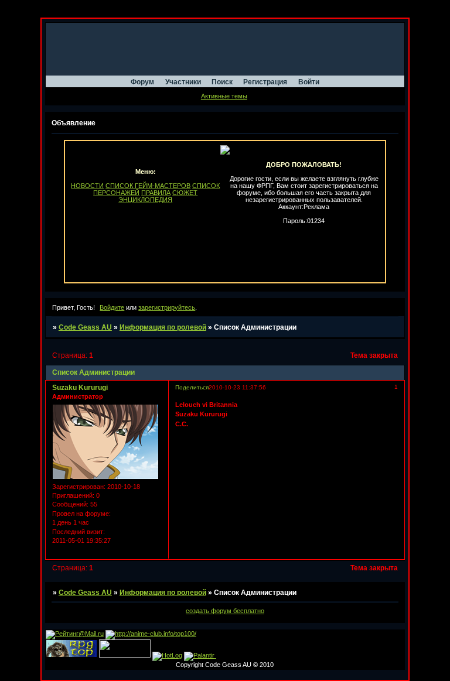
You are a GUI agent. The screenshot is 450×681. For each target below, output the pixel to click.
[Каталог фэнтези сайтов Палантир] (200, 655)
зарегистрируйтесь (166, 307)
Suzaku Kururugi (80, 388)
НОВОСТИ (87, 185)
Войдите (112, 307)
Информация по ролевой (163, 327)
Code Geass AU (85, 327)
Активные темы (224, 96)
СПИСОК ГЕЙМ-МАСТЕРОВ (147, 185)
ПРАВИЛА (156, 192)
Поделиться (192, 387)
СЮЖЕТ (184, 192)
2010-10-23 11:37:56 (237, 387)
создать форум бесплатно (225, 610)
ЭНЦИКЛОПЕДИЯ (145, 199)
